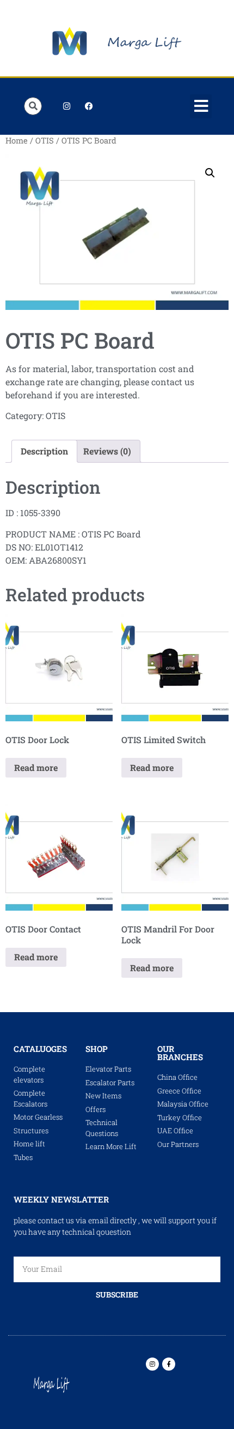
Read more (36, 767)
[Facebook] (89, 106)
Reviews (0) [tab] (107, 451)
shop (96, 1048)
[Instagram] (66, 106)
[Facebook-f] (168, 1364)
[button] (201, 106)
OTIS (44, 140)
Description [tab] (44, 451)
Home (16, 140)
